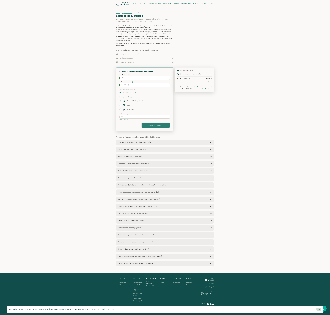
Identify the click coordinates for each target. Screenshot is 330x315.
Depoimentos (177, 278)
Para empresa (151, 278)
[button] (144, 54)
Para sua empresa (155, 3)
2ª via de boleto (137, 298)
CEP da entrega (124, 114)
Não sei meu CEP (123, 119)
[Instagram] (208, 304)
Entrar (206, 3)
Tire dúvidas (164, 278)
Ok (319, 309)
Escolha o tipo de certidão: (127, 89)
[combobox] (144, 78)
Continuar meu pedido (154, 125)
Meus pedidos (186, 3)
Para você (136, 278)
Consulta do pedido (138, 301)
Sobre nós (142, 3)
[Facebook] (202, 304)
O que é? (162, 282)
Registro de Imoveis (127, 13)
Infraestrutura (122, 284)
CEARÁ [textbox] (123, 78)
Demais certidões (137, 293)
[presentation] (144, 117)
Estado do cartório (124, 75)
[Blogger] (213, 304)
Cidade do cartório (125, 82)
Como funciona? (164, 284)
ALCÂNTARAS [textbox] (125, 85)
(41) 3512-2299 (204, 295)
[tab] (165, 142)
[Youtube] (205, 304)
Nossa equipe (122, 282)
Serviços (118, 13)
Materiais (166, 3)
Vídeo (134, 287)
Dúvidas (176, 3)
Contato (196, 3)
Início (135, 3)
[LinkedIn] (211, 304)
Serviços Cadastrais (138, 284)
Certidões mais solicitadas (137, 290)
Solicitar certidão (137, 282)
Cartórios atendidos (138, 296)
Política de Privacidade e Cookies (103, 309)
